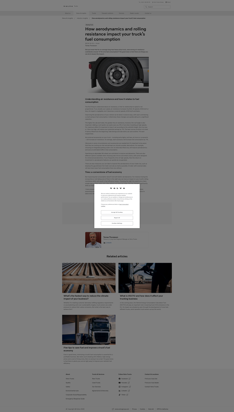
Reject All (117, 217)
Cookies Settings (117, 223)
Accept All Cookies (117, 212)
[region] (117, 206)
